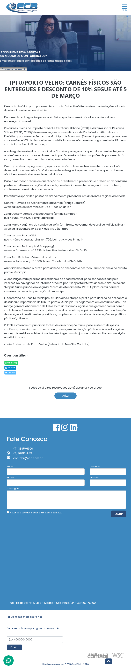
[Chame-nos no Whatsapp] (8, 660)
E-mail (10, 477)
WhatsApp (12, 362)
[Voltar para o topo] (109, 662)
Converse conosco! (21, 69)
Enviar (119, 514)
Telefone (95, 466)
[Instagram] (64, 427)
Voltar (65, 396)
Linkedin (11, 367)
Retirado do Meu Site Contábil (68, 344)
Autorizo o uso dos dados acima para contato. (36, 512)
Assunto (94, 477)
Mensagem (13, 488)
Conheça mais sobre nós (26, 617)
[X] (77, 427)
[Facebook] (56, 427)
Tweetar (11, 372)
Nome (10, 466)
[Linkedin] (73, 427)
